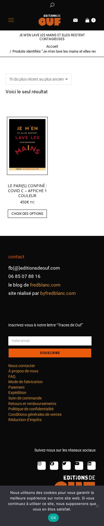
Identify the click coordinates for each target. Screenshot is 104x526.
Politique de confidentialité (31, 409)
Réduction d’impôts (25, 419)
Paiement (16, 387)
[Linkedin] (91, 465)
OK (53, 517)
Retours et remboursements (32, 403)
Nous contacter (21, 365)
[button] (82, 4)
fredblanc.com (45, 285)
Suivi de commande (25, 398)
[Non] (97, 506)
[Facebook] (54, 465)
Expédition (17, 392)
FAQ (12, 376)
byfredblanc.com (58, 293)
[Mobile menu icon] (11, 20)
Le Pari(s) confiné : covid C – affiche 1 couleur (27, 190)
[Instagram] (41, 465)
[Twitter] (66, 465)
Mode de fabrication (25, 382)
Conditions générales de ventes (35, 414)
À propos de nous (23, 371)
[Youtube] (79, 465)
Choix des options (27, 213)
